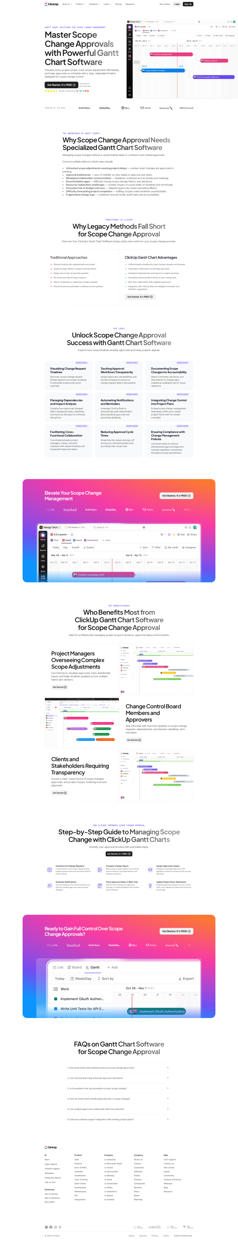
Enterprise (130, 4)
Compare (108, 1155)
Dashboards (80, 1175)
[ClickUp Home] (51, 4)
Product (78, 1155)
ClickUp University (172, 1179)
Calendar (79, 1171)
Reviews (138, 1187)
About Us (138, 1159)
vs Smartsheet (110, 1183)
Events (137, 1175)
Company (138, 1155)
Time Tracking (81, 1179)
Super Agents (51, 1164)
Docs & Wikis (81, 1167)
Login (177, 4)
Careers (137, 1163)
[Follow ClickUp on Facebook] (51, 1227)
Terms (166, 1235)
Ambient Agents (52, 1168)
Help (166, 1155)
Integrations (80, 1199)
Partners (138, 1179)
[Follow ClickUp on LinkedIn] (46, 1227)
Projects (78, 1163)
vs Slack (108, 1179)
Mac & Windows (52, 1198)
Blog (166, 1187)
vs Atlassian (110, 1159)
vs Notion (108, 1195)
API (76, 1195)
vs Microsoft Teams (113, 1163)
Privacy (155, 1235)
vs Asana (108, 1167)
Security (143, 1235)
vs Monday (109, 1175)
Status (131, 1235)
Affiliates (138, 1171)
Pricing (118, 4)
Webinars (168, 1183)
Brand (136, 1195)
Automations (80, 1187)
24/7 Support (170, 1159)
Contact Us (169, 1163)
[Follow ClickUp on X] (60, 1227)
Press (136, 1191)
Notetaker (49, 1173)
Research (168, 1191)
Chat (77, 1159)
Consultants (139, 1183)
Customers (139, 1167)
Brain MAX (50, 1202)
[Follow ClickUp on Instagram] (55, 1227)
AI (46, 1155)
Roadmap (138, 1199)
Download (49, 1189)
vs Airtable (109, 1199)
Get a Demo (169, 1167)
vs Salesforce (110, 1191)
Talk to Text (50, 1182)
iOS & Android (51, 1194)
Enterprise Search (53, 1178)
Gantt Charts (80, 1183)
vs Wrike (108, 1187)
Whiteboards (80, 1191)
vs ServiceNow (111, 1171)
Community (169, 1175)
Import (167, 1171)
